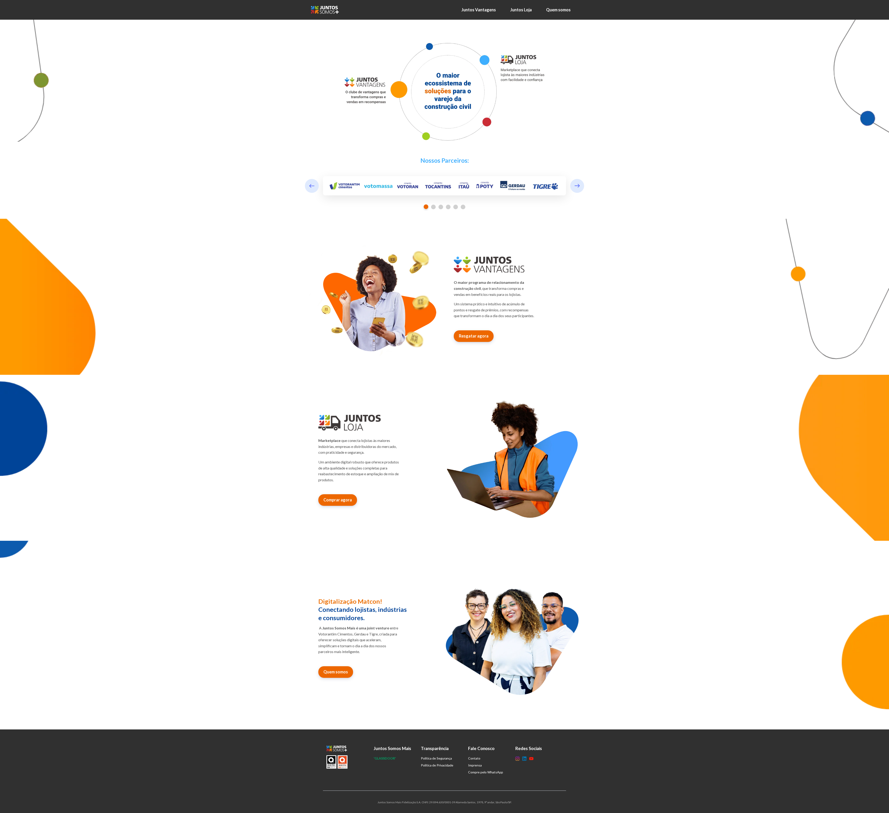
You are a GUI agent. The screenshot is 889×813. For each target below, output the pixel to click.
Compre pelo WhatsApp (485, 772)
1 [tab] (426, 206)
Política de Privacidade (437, 765)
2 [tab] (433, 207)
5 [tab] (455, 207)
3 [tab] (440, 207)
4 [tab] (448, 207)
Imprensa (475, 765)
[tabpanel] (444, 186)
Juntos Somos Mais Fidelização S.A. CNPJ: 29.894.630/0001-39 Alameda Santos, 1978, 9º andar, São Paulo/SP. (445, 802)
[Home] (326, 9)
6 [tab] (463, 207)
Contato (474, 758)
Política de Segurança (436, 758)
